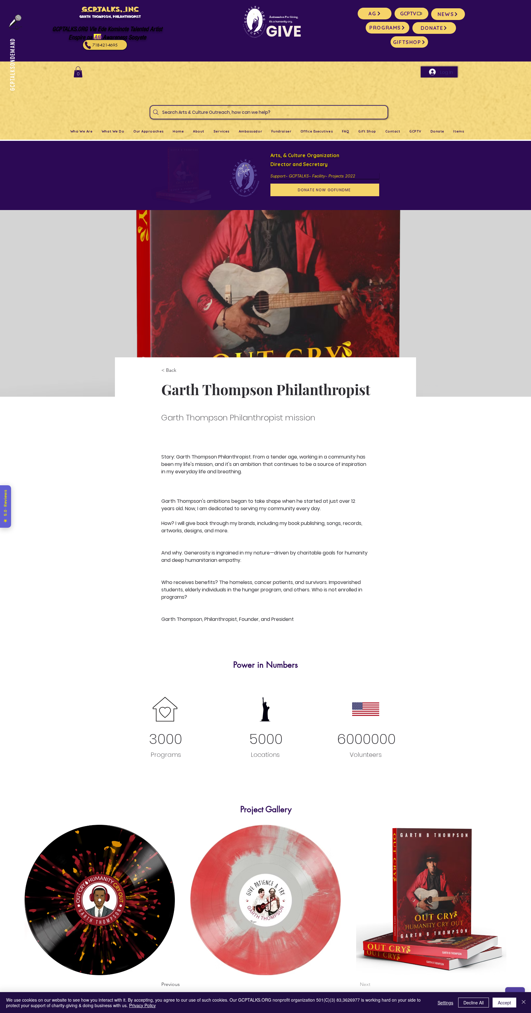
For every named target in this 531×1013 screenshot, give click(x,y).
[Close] (523, 1002)
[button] (78, 71)
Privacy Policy (142, 1005)
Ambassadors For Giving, (283, 17)
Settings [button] (445, 1002)
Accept (504, 1002)
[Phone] (88, 45)
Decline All (473, 1002)
